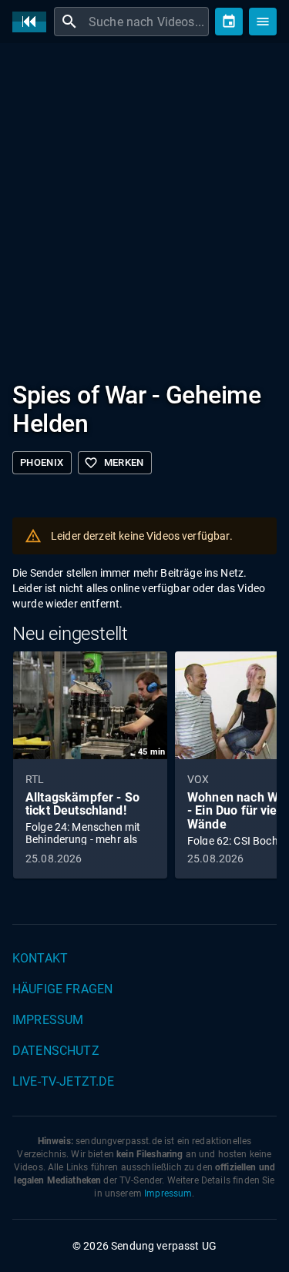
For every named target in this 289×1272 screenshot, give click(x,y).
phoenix (42, 462)
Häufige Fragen (62, 989)
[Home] (33, 22)
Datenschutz (55, 1050)
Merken (114, 463)
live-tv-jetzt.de (63, 1081)
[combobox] (147, 21)
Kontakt (40, 958)
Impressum (47, 1020)
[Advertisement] (144, 206)
